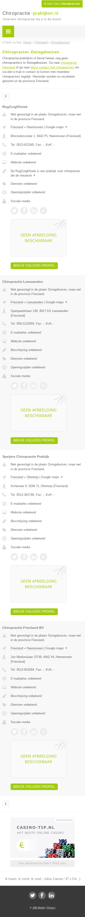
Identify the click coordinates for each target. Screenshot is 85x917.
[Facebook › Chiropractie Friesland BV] (24, 732)
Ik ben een (62, 3)
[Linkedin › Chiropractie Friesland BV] (34, 732)
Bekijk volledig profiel (34, 265)
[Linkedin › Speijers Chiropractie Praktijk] (34, 557)
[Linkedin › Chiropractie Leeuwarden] (34, 386)
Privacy (51, 907)
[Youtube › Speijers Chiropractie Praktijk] (43, 557)
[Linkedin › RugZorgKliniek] (34, 210)
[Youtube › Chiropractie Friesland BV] (43, 732)
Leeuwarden (35, 302)
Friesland (17, 127)
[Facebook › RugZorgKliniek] (24, 210)
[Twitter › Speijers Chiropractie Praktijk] (14, 557)
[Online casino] (42, 819)
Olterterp (32, 477)
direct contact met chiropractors (52, 67)
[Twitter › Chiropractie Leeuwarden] (14, 386)
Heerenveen (35, 127)
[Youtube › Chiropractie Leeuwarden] (43, 386)
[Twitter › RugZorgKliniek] (14, 210)
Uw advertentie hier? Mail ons (42, 863)
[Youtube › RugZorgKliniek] (43, 210)
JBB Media (38, 907)
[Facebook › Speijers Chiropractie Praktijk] (24, 557)
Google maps (57, 127)
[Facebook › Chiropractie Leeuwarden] (24, 386)
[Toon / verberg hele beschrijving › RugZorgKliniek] (47, 173)
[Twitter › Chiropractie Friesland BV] (14, 732)
